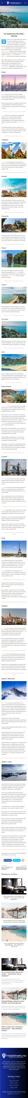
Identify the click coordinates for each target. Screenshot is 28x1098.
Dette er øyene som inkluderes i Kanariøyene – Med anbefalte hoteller (14, 945)
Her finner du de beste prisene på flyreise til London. (14, 506)
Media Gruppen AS (15, 1093)
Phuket (17, 272)
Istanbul (3, 628)
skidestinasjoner (5, 51)
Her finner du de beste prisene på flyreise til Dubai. (14, 111)
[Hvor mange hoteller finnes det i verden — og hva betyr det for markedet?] (14, 886)
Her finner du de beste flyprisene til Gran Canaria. (14, 452)
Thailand (3, 162)
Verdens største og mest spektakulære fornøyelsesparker (21, 868)
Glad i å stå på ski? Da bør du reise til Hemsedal (7, 868)
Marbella (5, 56)
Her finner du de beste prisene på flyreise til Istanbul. (14, 650)
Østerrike (3, 703)
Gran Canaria (23, 54)
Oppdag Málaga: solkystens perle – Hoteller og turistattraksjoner (13, 1002)
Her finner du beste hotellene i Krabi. (14, 382)
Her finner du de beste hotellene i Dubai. (14, 136)
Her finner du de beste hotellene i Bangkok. (14, 212)
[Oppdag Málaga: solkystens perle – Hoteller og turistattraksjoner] (14, 911)
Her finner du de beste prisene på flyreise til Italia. (14, 849)
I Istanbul (3, 654)
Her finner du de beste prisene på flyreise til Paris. (14, 579)
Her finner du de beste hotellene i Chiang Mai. (14, 244)
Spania (12, 54)
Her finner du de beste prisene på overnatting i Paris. (14, 602)
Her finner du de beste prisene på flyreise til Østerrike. (14, 758)
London (3, 66)
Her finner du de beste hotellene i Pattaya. (14, 315)
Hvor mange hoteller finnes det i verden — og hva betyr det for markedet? (14, 898)
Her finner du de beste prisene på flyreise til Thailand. (14, 172)
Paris (8, 66)
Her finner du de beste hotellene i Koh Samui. (14, 348)
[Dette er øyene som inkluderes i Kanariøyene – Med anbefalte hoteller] (14, 933)
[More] (23, 860)
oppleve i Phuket (12, 275)
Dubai (2, 94)
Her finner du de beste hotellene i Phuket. (14, 281)
